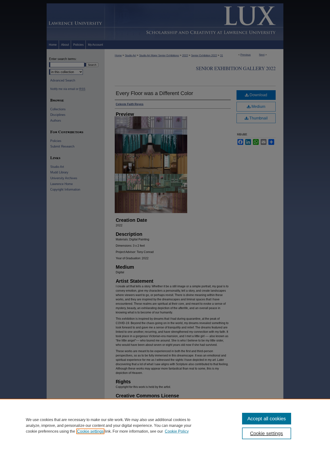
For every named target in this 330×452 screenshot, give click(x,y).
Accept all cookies (266, 418)
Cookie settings (90, 431)
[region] (165, 425)
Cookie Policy (177, 431)
